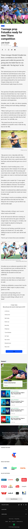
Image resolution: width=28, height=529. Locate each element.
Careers (6, 521)
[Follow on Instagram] (25, 505)
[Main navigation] (1, 1)
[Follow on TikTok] (18, 505)
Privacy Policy (16, 518)
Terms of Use (11, 518)
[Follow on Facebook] (21, 505)
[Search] (26, 1)
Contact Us (13, 521)
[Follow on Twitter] (23, 505)
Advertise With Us (19, 521)
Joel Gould (5, 43)
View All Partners (14, 499)
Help (10, 521)
